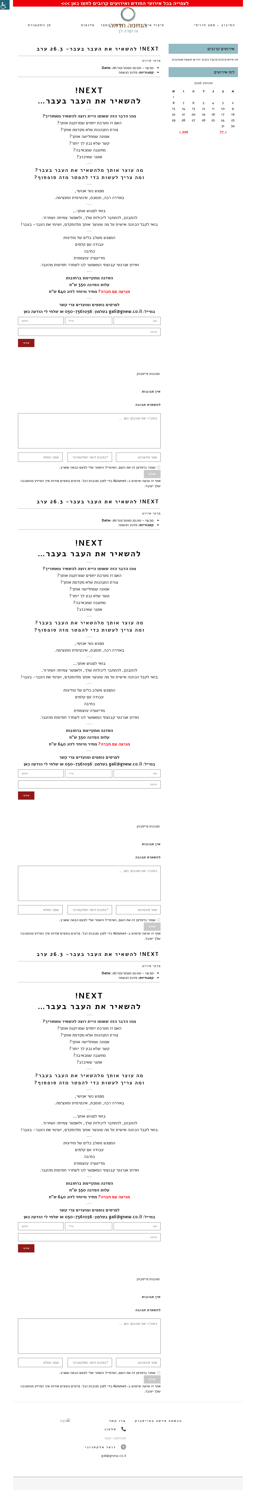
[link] (5, 5)
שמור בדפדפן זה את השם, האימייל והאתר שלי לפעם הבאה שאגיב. (107, 467)
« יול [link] (223, 131)
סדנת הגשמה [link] (128, 72)
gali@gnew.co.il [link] (125, 312)
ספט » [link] (183, 131)
